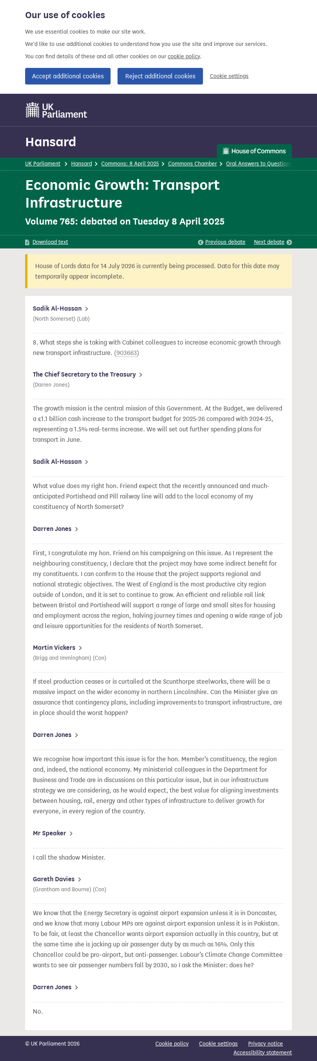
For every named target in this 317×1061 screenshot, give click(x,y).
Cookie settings (229, 76)
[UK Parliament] (56, 109)
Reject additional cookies (160, 76)
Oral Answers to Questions (259, 164)
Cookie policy (172, 1044)
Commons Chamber (192, 164)
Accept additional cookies (68, 76)
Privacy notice (265, 1044)
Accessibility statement (262, 1052)
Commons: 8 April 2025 (130, 164)
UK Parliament (42, 164)
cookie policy (184, 56)
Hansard (50, 142)
